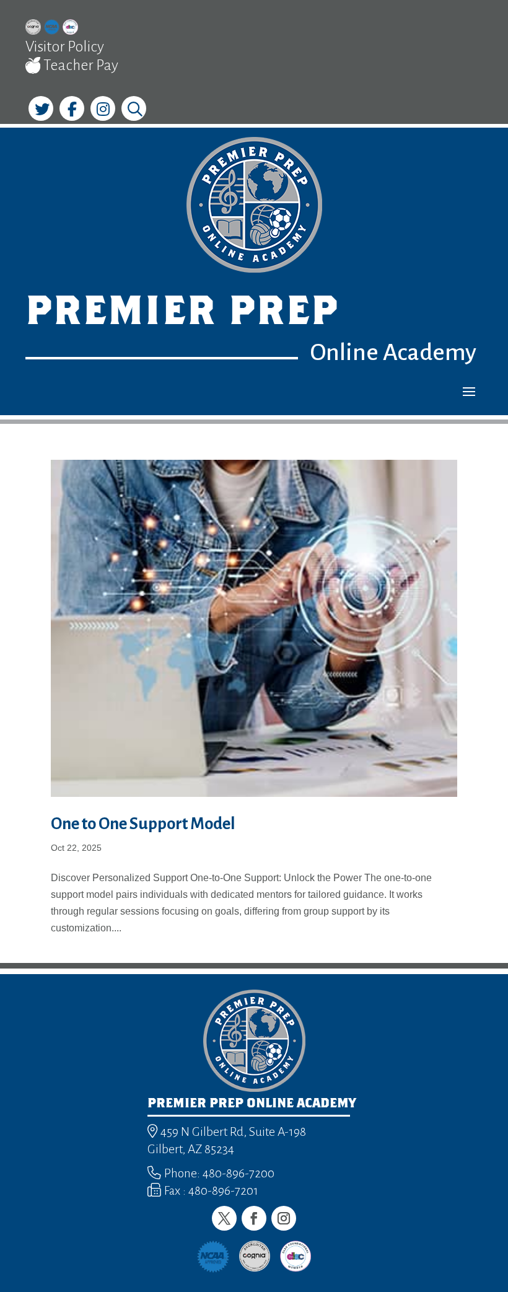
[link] (33, 28)
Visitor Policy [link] (64, 46)
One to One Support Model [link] (143, 824)
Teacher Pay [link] (79, 65)
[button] (469, 391)
